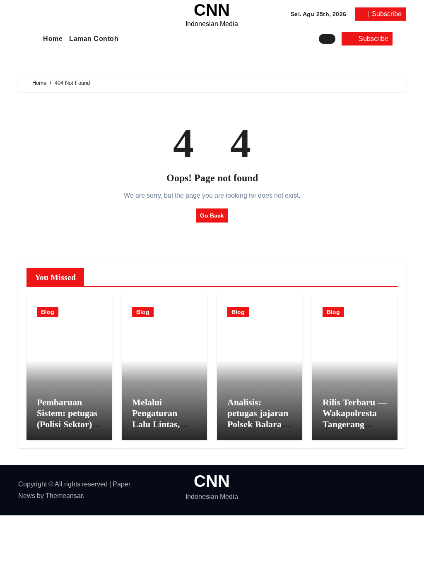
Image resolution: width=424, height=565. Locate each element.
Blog (47, 312)
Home (53, 38)
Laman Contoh (93, 38)
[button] (401, 39)
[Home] (30, 39)
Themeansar (64, 495)
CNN (212, 10)
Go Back (212, 215)
